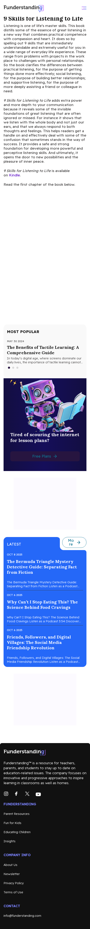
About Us (10, 865)
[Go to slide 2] (13, 368)
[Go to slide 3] (17, 368)
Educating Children (17, 832)
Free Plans (41, 456)
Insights (9, 841)
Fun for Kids (12, 823)
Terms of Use (13, 892)
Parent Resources (17, 814)
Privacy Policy (14, 883)
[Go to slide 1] (9, 368)
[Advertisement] (45, 504)
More (71, 542)
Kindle (14, 175)
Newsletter (12, 874)
